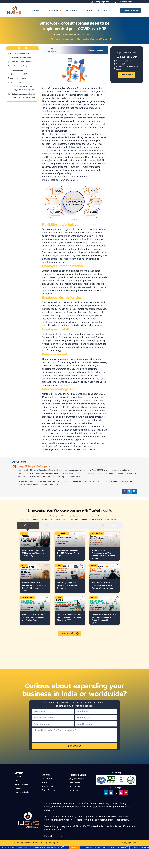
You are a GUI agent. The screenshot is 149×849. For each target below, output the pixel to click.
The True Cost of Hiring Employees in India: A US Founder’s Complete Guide (102, 585)
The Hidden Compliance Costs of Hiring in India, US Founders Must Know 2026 (69, 617)
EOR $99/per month (18, 78)
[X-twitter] (116, 792)
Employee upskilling (19, 66)
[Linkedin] (106, 792)
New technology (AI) (18, 74)
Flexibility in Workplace (19, 53)
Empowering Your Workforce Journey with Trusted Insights (22, 88)
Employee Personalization (21, 57)
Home (39, 39)
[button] (124, 491)
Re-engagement (16, 70)
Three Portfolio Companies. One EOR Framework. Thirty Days (68, 553)
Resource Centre (77, 774)
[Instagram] (121, 792)
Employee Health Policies (21, 62)
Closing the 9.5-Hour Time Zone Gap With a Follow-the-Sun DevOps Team (33, 617)
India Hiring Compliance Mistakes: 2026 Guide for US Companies (68, 585)
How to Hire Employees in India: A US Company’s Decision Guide (89, 847)
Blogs (46, 39)
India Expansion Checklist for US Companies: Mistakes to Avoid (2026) (33, 553)
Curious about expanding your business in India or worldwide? (24, 95)
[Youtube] (126, 792)
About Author (16, 82)
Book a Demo (58, 847)
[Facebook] (111, 792)
